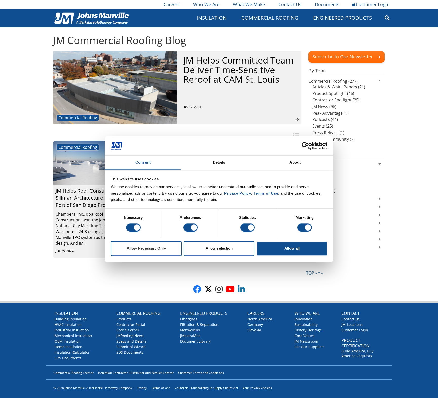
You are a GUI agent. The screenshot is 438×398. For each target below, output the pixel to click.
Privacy (142, 388)
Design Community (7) (333, 139)
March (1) (321, 183)
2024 (313, 165)
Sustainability (306, 324)
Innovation (304, 319)
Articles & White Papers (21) (338, 87)
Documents (327, 4)
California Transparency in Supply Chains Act (206, 388)
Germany (255, 324)
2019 (313, 223)
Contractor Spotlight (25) (336, 100)
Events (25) (322, 126)
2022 (313, 199)
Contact (350, 313)
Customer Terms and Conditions (201, 373)
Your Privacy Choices (257, 388)
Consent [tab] (143, 162)
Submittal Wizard (131, 346)
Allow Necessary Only (146, 248)
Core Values (305, 335)
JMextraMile (190, 335)
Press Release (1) (328, 132)
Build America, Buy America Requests (357, 353)
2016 (313, 248)
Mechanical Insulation (73, 335)
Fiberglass (188, 319)
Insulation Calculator (72, 352)
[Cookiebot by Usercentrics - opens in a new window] (305, 146)
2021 (313, 207)
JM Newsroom (306, 341)
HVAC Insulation (68, 324)
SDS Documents (67, 357)
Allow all (292, 248)
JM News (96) (324, 106)
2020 (313, 215)
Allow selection (219, 248)
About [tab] (295, 162)
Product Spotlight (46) (333, 93)
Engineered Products (203, 313)
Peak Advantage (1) (330, 113)
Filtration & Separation (199, 324)
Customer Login (373, 4)
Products (123, 319)
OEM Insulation (67, 341)
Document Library (195, 341)
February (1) (323, 190)
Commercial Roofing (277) (333, 81)
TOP (310, 273)
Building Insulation (70, 319)
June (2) (319, 177)
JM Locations (352, 324)
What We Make (249, 4)
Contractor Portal (130, 324)
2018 (313, 232)
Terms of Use (160, 388)
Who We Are (206, 4)
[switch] (190, 227)
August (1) (322, 170)
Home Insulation (68, 346)
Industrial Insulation (71, 330)
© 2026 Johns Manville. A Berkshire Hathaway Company (92, 388)
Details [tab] (219, 162)
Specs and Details (131, 341)
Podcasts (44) (325, 119)
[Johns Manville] (91, 18)
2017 (313, 240)
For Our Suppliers (310, 346)
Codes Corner (127, 330)
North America (259, 319)
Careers (171, 4)
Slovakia (254, 330)
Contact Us (289, 4)
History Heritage (308, 330)
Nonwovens (190, 330)
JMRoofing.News (130, 335)
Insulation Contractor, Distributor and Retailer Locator (136, 373)
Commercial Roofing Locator (73, 373)
